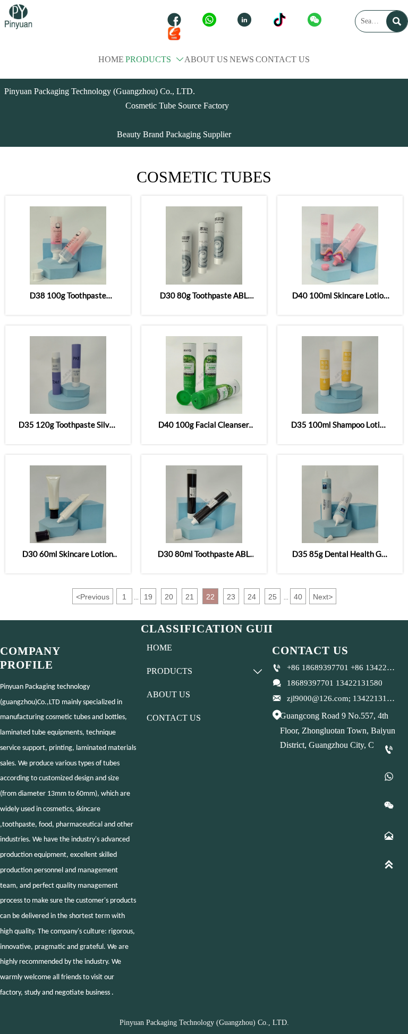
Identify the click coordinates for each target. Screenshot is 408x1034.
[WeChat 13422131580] (317, 20)
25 (272, 597)
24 (252, 597)
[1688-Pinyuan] (177, 33)
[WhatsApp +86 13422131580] (212, 20)
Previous (92, 597)
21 (189, 597)
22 (210, 597)
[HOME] (18, 15)
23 (231, 597)
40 (298, 597)
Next (323, 597)
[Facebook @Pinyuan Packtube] (177, 20)
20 (169, 597)
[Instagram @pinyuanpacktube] (247, 20)
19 (148, 597)
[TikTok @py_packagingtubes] (282, 20)
